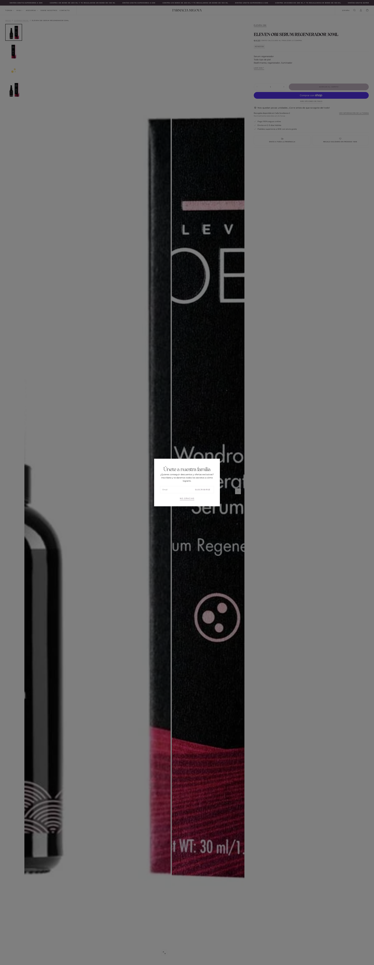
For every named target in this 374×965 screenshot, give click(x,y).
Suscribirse (202, 489)
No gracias (187, 498)
